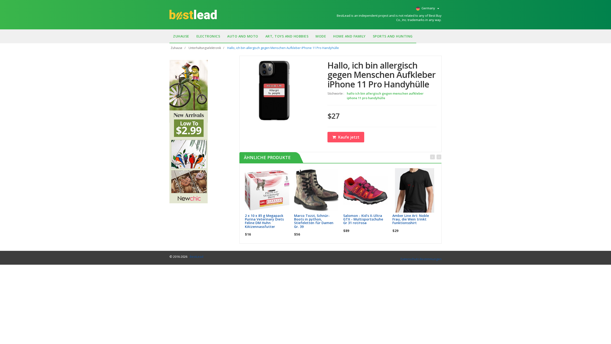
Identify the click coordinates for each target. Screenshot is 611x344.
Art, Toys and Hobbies (287, 36)
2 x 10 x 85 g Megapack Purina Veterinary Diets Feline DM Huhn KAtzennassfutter (264, 221)
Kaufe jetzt (348, 137)
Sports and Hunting (393, 36)
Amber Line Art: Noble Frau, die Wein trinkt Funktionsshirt (410, 219)
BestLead (196, 256)
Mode (321, 36)
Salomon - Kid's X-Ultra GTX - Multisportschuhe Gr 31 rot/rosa (363, 219)
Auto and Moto (242, 36)
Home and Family (349, 36)
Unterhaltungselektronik (205, 48)
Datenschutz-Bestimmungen (421, 259)
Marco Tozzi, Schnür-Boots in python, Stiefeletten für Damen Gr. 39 (313, 221)
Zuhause (181, 36)
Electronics (208, 36)
